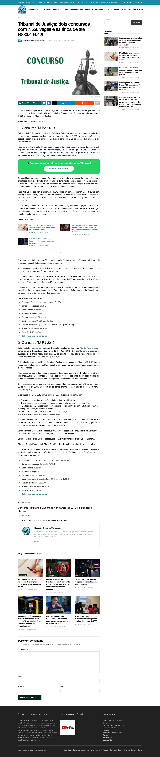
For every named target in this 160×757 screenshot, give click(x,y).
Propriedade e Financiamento (113, 732)
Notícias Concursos (30, 720)
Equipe (28, 2)
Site (61, 686)
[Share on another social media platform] (97, 103)
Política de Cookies (51, 2)
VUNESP (89, 362)
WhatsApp (102, 2)
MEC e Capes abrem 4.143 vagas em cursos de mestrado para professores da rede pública (130, 71)
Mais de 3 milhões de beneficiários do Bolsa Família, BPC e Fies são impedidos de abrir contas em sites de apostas (85, 228)
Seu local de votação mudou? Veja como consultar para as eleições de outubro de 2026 (86, 618)
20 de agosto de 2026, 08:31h (28, 629)
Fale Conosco (94, 2)
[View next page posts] (60, 252)
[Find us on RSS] (141, 2)
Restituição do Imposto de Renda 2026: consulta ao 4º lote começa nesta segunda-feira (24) (129, 86)
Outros (136, 9)
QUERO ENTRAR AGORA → (59, 168)
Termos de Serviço (112, 2)
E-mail (21, 686)
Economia (23, 612)
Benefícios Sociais (122, 9)
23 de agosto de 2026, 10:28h (39, 232)
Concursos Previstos (72, 9)
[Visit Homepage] (22, 9)
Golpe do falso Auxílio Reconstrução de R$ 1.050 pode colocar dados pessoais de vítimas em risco (58, 620)
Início (19, 18)
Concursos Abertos (50, 9)
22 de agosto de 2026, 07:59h (82, 234)
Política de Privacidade (38, 2)
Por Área (99, 9)
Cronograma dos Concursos (112, 720)
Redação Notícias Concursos (35, 40)
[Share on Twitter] (54, 103)
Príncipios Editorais (109, 728)
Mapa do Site (107, 740)
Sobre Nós (21, 2)
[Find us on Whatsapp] (124, 2)
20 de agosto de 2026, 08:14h (56, 626)
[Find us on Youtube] (130, 2)
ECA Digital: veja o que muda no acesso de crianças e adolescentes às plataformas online (42, 227)
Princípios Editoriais (82, 2)
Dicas (109, 9)
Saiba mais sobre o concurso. (34, 336)
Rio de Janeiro (86, 348)
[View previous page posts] (56, 252)
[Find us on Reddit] (135, 2)
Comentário (23, 649)
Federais (89, 9)
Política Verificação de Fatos (67, 2)
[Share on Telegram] (43, 103)
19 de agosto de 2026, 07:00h (85, 624)
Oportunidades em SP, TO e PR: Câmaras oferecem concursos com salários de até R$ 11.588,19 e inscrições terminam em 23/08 (130, 102)
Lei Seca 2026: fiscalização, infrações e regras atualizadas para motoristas (42, 241)
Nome (21, 677)
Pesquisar (107, 19)
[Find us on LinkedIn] (138, 2)
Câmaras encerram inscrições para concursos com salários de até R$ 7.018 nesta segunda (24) (130, 41)
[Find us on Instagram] (127, 2)
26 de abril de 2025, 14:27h (57, 40)
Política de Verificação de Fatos (114, 725)
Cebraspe (36, 279)
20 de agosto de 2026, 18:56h (39, 245)
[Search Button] (142, 9)
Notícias (25, 18)
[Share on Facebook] (49, 103)
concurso (36, 348)
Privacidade (107, 730)
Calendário (34, 9)
